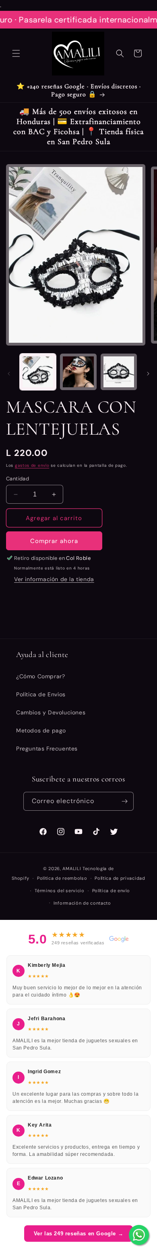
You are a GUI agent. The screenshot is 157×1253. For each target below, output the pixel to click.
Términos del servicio (60, 890)
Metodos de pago (41, 730)
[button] (16, 53)
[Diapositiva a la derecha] (148, 373)
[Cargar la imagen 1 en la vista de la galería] (38, 372)
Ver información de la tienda (54, 579)
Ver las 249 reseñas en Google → (79, 1234)
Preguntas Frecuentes (47, 748)
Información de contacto (82, 903)
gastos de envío (32, 465)
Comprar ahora (54, 541)
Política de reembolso (62, 878)
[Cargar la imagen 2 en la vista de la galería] (78, 372)
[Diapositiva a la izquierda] (9, 373)
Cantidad (17, 478)
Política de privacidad (120, 878)
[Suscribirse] (124, 801)
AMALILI (71, 868)
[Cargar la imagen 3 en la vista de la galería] (119, 372)
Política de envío (111, 890)
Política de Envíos (41, 694)
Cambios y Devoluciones (50, 712)
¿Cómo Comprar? (40, 676)
